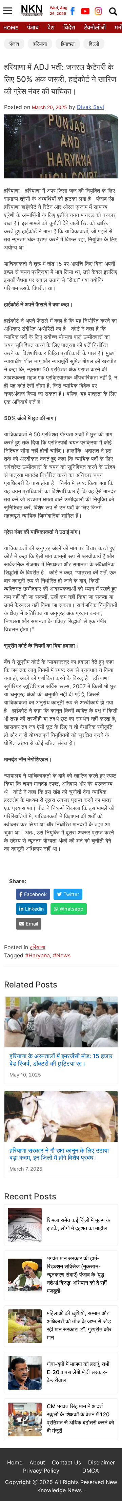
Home (10, 28)
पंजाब (33, 28)
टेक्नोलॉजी (95, 28)
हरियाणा (40, 44)
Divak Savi (90, 107)
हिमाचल (68, 44)
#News (61, 955)
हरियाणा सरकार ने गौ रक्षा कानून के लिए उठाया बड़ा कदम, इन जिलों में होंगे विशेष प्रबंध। (59, 1154)
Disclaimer (101, 1462)
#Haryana (37, 955)
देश (51, 28)
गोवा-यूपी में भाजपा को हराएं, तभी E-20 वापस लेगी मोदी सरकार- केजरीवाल (78, 1372)
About (37, 1462)
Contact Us (66, 1462)
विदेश (69, 28)
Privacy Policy (41, 1470)
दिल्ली (94, 44)
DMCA (90, 1470)
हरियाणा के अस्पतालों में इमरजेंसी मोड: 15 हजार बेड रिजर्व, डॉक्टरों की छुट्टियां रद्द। (61, 1059)
